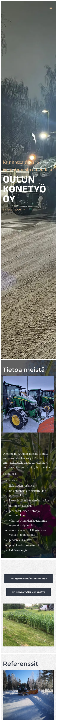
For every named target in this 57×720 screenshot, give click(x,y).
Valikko (51, 7)
